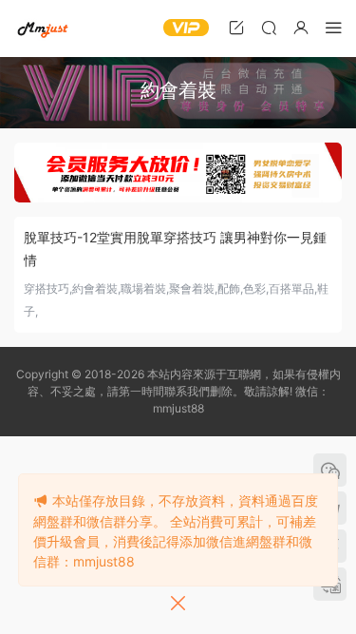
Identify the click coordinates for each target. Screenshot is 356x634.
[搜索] (268, 27)
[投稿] (236, 27)
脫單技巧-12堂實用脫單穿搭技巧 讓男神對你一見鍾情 (175, 248)
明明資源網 (42, 28)
